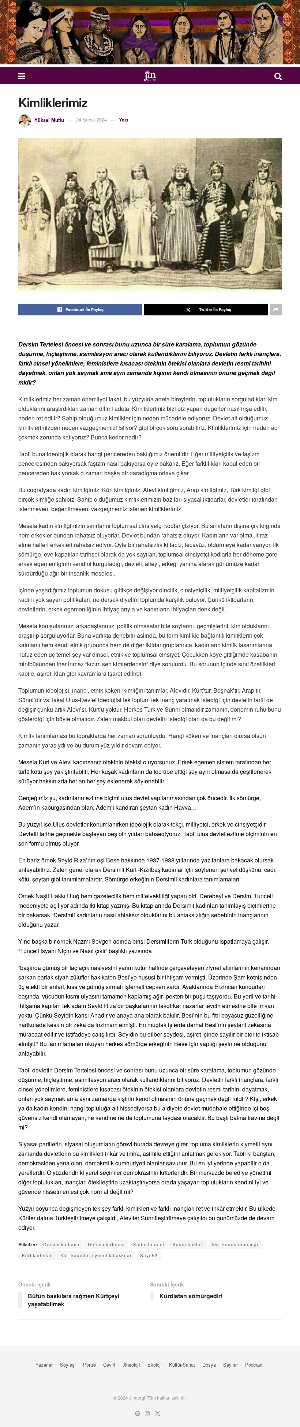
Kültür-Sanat (182, 1364)
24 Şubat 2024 (91, 119)
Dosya (209, 1364)
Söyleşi (68, 1364)
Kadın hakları (188, 1244)
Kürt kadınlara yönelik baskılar (96, 1255)
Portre (89, 1364)
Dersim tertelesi (106, 1244)
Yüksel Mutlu (49, 119)
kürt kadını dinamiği (235, 1244)
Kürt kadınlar (37, 1255)
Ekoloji (154, 1364)
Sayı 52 (149, 1255)
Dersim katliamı (61, 1244)
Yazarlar (44, 1364)
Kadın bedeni (148, 1244)
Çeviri (109, 1364)
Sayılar (230, 1364)
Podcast (254, 1364)
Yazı (123, 119)
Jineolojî (131, 1364)
